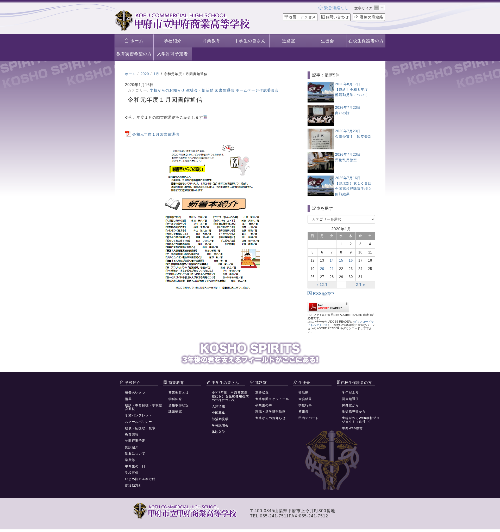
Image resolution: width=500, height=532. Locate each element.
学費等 (130, 460)
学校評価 (132, 473)
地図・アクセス (302, 17)
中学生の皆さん (250, 41)
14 (332, 260)
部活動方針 (133, 485)
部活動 (303, 392)
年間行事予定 (135, 441)
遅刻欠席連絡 (371, 17)
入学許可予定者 (172, 54)
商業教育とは (178, 392)
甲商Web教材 (352, 428)
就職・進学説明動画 (270, 411)
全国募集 (218, 413)
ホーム (136, 41)
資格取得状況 (178, 405)
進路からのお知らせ (270, 418)
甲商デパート (308, 418)
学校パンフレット (138, 415)
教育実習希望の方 (134, 54)
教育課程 (132, 434)
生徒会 (327, 41)
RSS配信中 (323, 293)
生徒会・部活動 (200, 90)
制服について (135, 453)
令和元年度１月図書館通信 (155, 134)
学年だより (350, 392)
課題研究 (175, 411)
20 (322, 269)
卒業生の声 (263, 405)
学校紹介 (173, 41)
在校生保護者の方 (366, 41)
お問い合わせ (337, 17)
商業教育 (211, 41)
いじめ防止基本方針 (140, 479)
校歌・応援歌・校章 (140, 428)
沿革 (128, 399)
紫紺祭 (303, 411)
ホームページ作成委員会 (257, 90)
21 (332, 269)
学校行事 (305, 405)
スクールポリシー (138, 422)
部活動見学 (220, 419)
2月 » (360, 285)
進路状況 (262, 392)
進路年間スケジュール (272, 399)
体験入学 (218, 432)
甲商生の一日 (135, 466)
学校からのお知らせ (167, 90)
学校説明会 (220, 425)
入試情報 (218, 406)
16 (351, 260)
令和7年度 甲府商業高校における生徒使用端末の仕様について (230, 396)
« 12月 (322, 285)
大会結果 (305, 399)
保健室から (350, 405)
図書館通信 (224, 90)
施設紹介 (132, 447)
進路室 (288, 41)
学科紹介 (175, 399)
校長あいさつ (135, 392)
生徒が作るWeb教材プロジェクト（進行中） (361, 420)
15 (341, 260)
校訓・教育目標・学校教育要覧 (143, 407)
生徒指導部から (354, 411)
